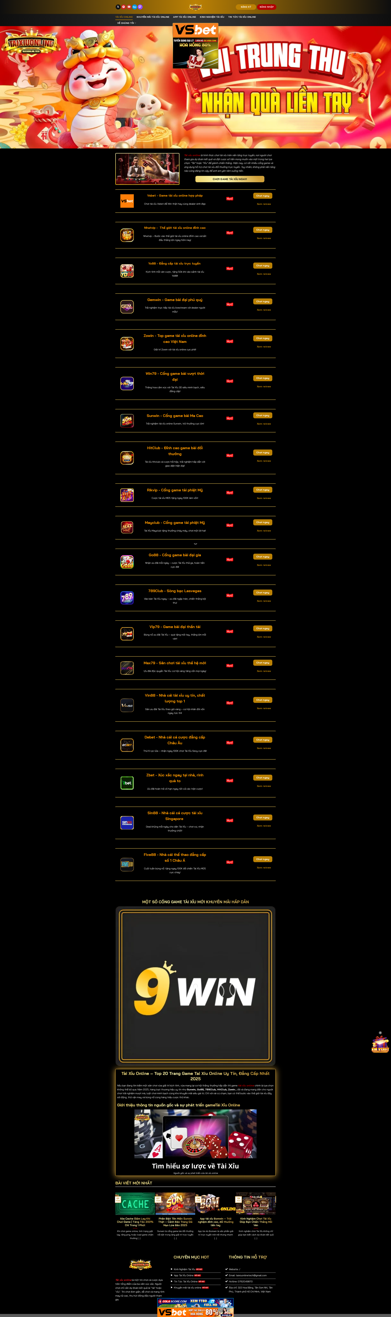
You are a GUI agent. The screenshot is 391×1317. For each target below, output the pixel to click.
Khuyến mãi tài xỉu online (153, 17)
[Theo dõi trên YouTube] (129, 7)
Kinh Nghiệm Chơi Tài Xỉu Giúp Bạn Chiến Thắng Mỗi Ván (256, 1222)
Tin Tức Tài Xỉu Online (242, 17)
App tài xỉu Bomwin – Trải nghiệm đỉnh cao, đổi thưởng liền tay (215, 1222)
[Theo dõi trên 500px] (134, 7)
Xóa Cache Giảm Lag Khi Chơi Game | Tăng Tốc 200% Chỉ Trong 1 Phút (135, 1222)
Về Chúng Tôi (125, 23)
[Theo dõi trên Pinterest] (123, 7)
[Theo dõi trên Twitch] (140, 7)
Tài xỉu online (124, 17)
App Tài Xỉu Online (184, 17)
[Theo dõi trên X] (118, 7)
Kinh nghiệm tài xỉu (212, 17)
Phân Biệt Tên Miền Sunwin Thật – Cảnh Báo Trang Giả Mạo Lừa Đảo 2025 (175, 1222)
